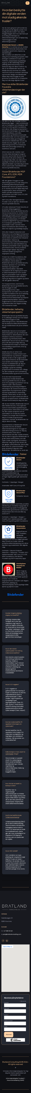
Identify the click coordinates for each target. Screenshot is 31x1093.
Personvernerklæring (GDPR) (15, 1080)
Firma (5, 1026)
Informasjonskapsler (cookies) (15, 1078)
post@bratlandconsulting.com (12, 934)
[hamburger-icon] (27, 3)
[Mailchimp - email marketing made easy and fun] (15, 1041)
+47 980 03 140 (8, 931)
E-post (6, 1014)
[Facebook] (3, 940)
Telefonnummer (8, 1020)
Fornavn (6, 1002)
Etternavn (6, 1008)
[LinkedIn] (7, 940)
